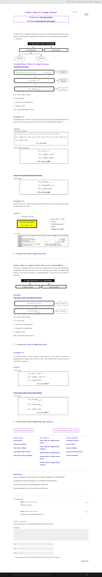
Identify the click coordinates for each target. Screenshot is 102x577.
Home (69, 1)
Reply (86, 502)
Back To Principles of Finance (23, 430)
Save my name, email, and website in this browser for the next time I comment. (37, 557)
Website (16, 553)
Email (16, 548)
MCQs (85, 1)
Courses (74, 1)
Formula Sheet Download (21, 66)
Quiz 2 (51, 421)
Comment (17, 527)
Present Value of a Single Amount (45, 21)
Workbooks (80, 1)
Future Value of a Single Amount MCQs (34, 253)
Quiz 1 (44, 421)
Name (16, 544)
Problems (91, 1)
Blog (96, 1)
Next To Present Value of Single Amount (66, 430)
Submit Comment (84, 561)
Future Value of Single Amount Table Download (28, 175)
